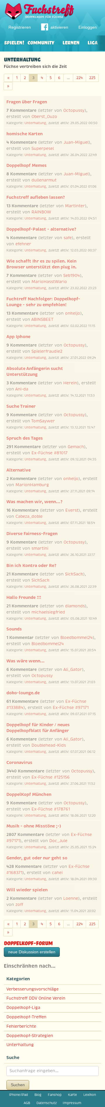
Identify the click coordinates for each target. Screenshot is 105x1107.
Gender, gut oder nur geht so (36, 858)
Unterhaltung (35, 123)
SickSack (74, 574)
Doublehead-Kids (49, 745)
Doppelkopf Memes (26, 165)
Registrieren (19, 27)
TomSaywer (43, 421)
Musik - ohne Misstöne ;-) (33, 826)
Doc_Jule (58, 840)
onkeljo (72, 313)
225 (92, 78)
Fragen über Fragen (26, 101)
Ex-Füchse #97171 (71, 707)
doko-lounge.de (23, 692)
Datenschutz (46, 1103)
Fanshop (55, 1095)
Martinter (75, 205)
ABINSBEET (42, 319)
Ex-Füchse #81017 (50, 452)
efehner (23, 243)
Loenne (70, 898)
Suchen (18, 1084)
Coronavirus (19, 762)
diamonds (75, 606)
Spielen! (14, 42)
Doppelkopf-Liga (23, 1007)
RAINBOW (41, 212)
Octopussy (74, 110)
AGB (27, 1103)
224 (79, 78)
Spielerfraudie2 (47, 351)
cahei (57, 872)
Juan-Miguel (76, 142)
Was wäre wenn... (25, 661)
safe (68, 237)
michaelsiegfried (48, 612)
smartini (40, 548)
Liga (92, 42)
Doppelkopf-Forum (28, 942)
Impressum (72, 1103)
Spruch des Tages (24, 438)
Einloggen (87, 27)
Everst (71, 510)
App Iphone (18, 336)
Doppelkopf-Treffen (26, 1016)
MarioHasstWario (49, 281)
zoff (19, 904)
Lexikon (89, 1095)
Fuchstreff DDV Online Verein (35, 998)
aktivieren (59, 27)
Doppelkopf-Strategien (29, 1035)
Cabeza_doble (29, 516)
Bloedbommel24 (76, 637)
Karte (72, 1095)
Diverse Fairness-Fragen (31, 533)
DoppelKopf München (28, 794)
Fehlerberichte (21, 1026)
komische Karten (24, 133)
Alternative (18, 470)
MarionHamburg (32, 484)
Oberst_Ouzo (44, 116)
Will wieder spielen (27, 889)
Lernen (70, 42)
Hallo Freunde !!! (23, 597)
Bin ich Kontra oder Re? (31, 565)
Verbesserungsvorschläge (32, 989)
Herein (70, 382)
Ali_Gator (72, 669)
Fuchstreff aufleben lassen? (35, 197)
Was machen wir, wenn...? (34, 501)
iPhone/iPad (18, 1095)
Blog (37, 1095)
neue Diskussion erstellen (31, 952)
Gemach (76, 446)
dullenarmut (44, 180)
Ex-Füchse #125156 (51, 777)
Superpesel (43, 148)
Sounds (14, 629)
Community (40, 42)
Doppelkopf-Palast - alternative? (41, 229)
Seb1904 (71, 275)
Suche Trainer (21, 406)
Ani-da (21, 389)
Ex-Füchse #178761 (51, 809)
